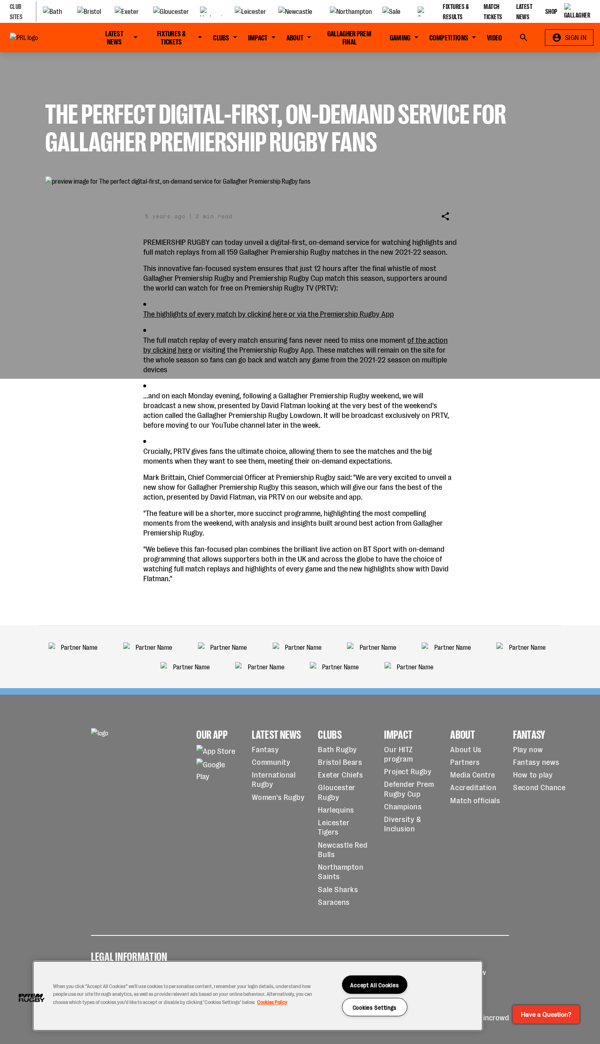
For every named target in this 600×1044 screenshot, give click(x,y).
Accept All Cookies (374, 984)
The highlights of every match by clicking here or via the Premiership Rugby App (268, 313)
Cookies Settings (375, 1007)
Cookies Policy (272, 1002)
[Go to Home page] (41, 37)
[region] (258, 996)
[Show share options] (445, 216)
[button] (31, 998)
